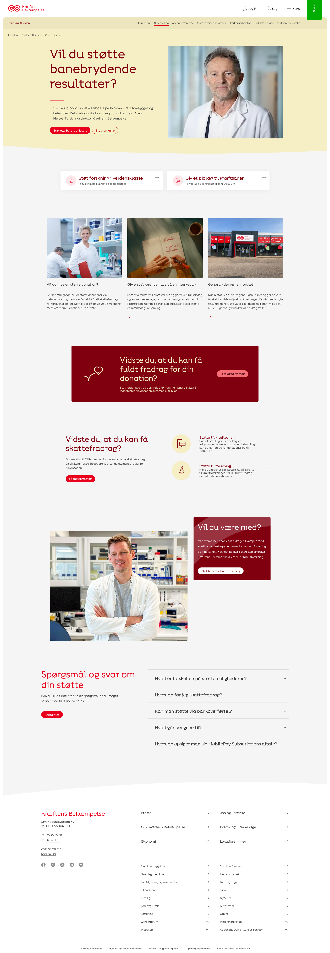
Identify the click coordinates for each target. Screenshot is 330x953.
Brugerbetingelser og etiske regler (125, 948)
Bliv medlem (144, 22)
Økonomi (148, 841)
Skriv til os (53, 840)
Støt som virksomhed (289, 22)
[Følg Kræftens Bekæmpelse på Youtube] (81, 865)
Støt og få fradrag (233, 373)
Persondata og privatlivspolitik (163, 948)
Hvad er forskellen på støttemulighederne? (201, 678)
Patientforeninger (231, 921)
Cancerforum (149, 921)
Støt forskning (105, 130)
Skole (223, 890)
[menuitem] (249, 9)
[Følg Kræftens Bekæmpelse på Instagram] (53, 865)
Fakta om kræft (230, 874)
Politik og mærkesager (239, 827)
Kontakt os (52, 714)
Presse (146, 813)
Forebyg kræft (150, 905)
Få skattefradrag (80, 478)
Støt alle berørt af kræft (70, 130)
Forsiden (13, 35)
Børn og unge (228, 882)
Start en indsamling (240, 22)
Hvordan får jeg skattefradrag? (188, 694)
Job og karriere (232, 813)
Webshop (147, 929)
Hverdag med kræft (154, 874)
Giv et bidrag (161, 22)
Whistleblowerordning (91, 948)
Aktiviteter (227, 905)
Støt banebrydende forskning (220, 571)
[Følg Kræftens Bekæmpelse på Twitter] (62, 865)
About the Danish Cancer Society (241, 929)
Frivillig (145, 898)
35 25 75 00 (54, 835)
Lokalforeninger (233, 841)
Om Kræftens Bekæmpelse (163, 827)
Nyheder (225, 898)
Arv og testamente (183, 22)
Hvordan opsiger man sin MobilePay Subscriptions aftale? (216, 743)
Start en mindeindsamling (211, 22)
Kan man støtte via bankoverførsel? (193, 711)
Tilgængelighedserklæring (197, 948)
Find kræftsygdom (153, 866)
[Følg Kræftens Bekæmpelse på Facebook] (43, 865)
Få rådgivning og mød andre (159, 882)
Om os (224, 913)
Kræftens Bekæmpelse (73, 813)
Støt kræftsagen (19, 23)
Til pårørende (149, 890)
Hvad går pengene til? (178, 727)
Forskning (147, 913)
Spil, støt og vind (264, 22)
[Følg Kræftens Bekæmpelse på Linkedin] (72, 865)
